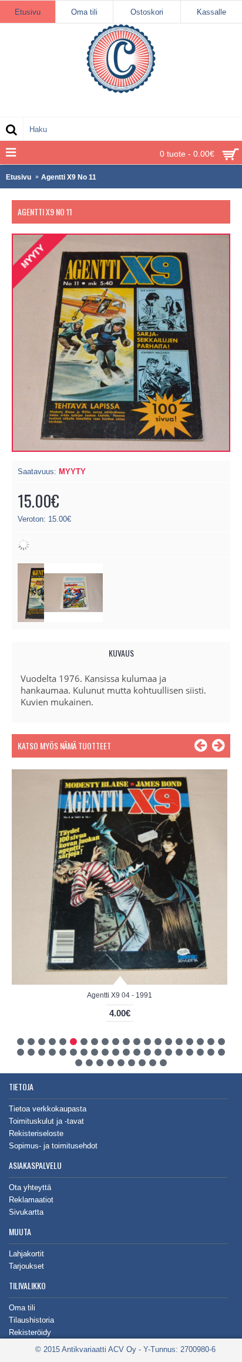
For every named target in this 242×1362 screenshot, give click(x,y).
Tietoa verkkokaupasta (47, 1108)
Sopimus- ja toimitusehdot (53, 1145)
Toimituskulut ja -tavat (46, 1121)
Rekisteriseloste (36, 1133)
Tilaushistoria (31, 1320)
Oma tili (22, 1307)
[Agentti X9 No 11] (73, 619)
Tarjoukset (26, 1266)
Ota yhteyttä (30, 1187)
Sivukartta (26, 1212)
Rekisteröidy (30, 1332)
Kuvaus (121, 653)
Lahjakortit (26, 1253)
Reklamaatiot (31, 1199)
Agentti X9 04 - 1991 (119, 995)
